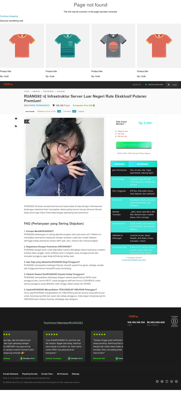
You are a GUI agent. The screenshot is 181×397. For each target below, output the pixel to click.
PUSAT (26, 91)
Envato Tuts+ (47, 374)
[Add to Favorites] (16, 118)
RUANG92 (61, 91)
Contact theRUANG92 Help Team (134, 260)
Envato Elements (10, 374)
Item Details (30, 111)
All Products (62, 374)
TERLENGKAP (48, 91)
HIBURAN (36, 91)
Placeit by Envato (30, 374)
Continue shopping (9, 16)
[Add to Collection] (16, 126)
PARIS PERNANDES (39, 105)
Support (81, 111)
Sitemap (75, 374)
